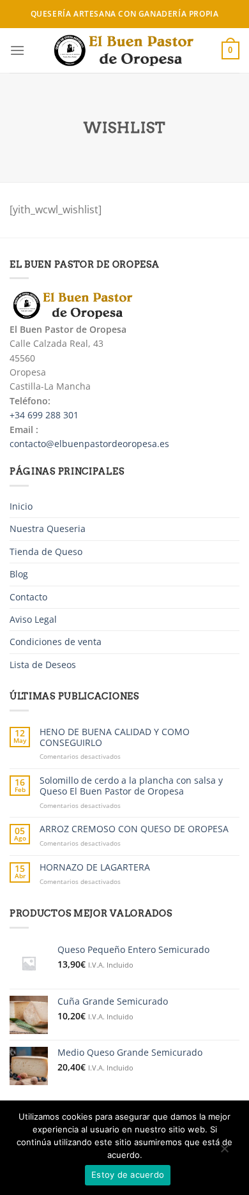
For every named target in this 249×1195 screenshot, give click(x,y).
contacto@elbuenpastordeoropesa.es (89, 444)
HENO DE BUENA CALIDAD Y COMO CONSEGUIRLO (115, 738)
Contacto (28, 597)
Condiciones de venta (56, 642)
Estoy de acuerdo (127, 1174)
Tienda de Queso (46, 551)
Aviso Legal (33, 619)
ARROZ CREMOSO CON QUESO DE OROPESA (134, 829)
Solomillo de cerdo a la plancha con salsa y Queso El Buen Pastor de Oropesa (131, 786)
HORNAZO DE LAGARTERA (95, 867)
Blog (19, 574)
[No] (224, 1151)
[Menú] (17, 50)
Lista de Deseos (43, 664)
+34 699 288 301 (44, 415)
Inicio (21, 506)
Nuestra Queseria (48, 528)
